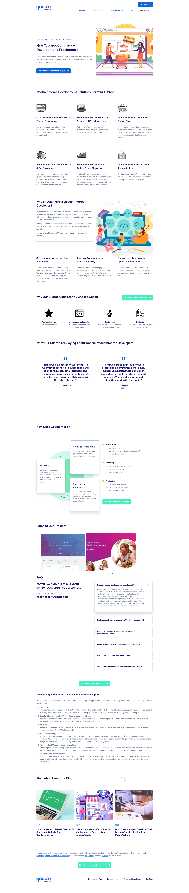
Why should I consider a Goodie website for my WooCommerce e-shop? (115, 632)
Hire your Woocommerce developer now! (53, 71)
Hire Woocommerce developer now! (137, 297)
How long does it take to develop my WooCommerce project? (120, 620)
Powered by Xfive (95, 879)
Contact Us (144, 10)
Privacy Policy (112, 879)
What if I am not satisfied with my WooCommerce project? (119, 667)
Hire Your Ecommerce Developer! (116, 502)
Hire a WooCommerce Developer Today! (94, 865)
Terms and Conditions (132, 879)
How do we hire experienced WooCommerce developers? (119, 644)
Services (81, 10)
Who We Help (116, 10)
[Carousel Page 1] (92, 410)
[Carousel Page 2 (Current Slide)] (97, 410)
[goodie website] (43, 7)
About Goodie (99, 10)
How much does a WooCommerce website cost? (115, 585)
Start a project (145, 4)
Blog (131, 10)
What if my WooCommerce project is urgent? (114, 655)
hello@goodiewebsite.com (52, 596)
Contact (149, 879)
